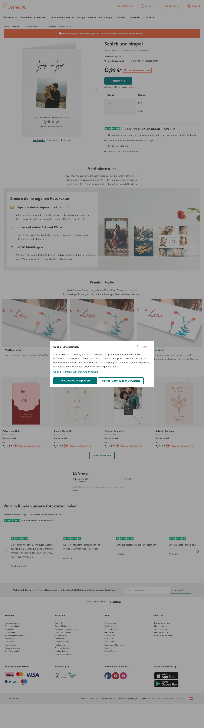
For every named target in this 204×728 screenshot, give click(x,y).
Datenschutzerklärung (85, 371)
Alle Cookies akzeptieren (75, 380)
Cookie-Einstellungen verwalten (121, 380)
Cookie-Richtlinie (63, 371)
